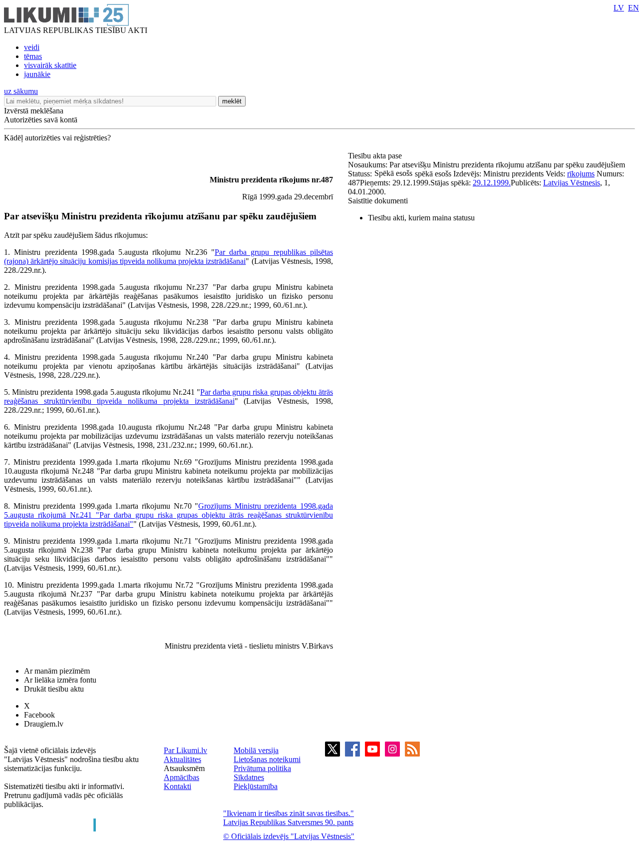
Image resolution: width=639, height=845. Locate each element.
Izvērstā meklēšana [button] (33, 110)
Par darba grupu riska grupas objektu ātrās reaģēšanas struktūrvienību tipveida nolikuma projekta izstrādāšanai (168, 396)
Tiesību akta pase (376, 155)
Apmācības (181, 777)
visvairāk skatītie (50, 65)
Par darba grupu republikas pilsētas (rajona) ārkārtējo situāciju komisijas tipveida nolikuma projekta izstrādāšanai (168, 256)
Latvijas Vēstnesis (571, 182)
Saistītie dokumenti (378, 200)
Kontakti (177, 786)
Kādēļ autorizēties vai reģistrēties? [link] (57, 137)
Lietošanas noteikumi (267, 759)
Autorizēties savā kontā (40, 119)
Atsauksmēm (184, 768)
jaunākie (37, 74)
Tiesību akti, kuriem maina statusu (421, 217)
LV (619, 7)
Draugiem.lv (43, 724)
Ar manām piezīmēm (57, 671)
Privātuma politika (262, 768)
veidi (31, 47)
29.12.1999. (492, 182)
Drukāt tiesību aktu (54, 689)
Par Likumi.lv (185, 750)
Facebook (39, 715)
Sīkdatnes (249, 777)
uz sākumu (21, 91)
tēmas (33, 56)
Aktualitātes (182, 759)
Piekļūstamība (256, 786)
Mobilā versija (256, 750)
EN (633, 7)
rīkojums (581, 173)
